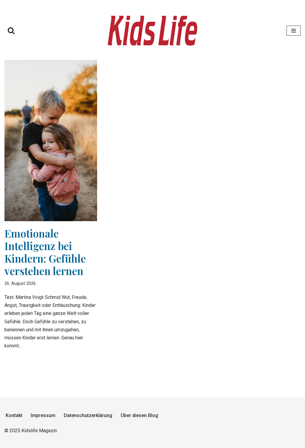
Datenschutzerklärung (88, 415)
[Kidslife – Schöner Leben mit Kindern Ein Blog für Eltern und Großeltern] (152, 31)
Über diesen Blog (139, 415)
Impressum (43, 415)
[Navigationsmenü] (294, 31)
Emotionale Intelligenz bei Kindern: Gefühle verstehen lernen (45, 252)
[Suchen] (11, 30)
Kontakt (14, 415)
